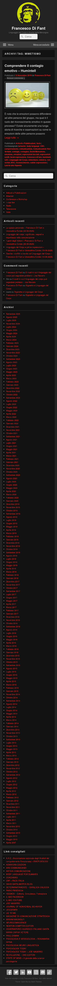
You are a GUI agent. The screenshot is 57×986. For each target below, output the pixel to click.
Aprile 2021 (11, 452)
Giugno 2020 (11, 484)
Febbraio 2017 (12, 610)
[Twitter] (16, 972)
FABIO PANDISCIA (14, 890)
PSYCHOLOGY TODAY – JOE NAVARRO (24, 951)
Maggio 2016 (11, 639)
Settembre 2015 (13, 665)
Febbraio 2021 (12, 458)
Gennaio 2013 (12, 761)
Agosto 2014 (11, 703)
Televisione (11, 208)
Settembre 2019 (13, 513)
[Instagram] (36, 972)
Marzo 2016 (11, 645)
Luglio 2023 (11, 365)
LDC (6, 159)
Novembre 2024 (13, 323)
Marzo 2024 (11, 339)
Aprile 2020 (11, 491)
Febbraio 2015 (12, 687)
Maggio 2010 (11, 839)
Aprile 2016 (11, 642)
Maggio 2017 (11, 600)
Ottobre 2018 (11, 549)
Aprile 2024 (11, 336)
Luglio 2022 (11, 404)
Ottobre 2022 (11, 394)
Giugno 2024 (11, 330)
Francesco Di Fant (28, 28)
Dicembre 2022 (12, 388)
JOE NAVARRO (13, 903)
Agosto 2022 (11, 400)
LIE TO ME (11, 912)
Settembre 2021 (13, 436)
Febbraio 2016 (12, 649)
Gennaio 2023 (12, 384)
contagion (24, 151)
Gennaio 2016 (12, 652)
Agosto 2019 (11, 516)
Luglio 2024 (11, 326)
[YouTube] (29, 972)
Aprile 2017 (11, 603)
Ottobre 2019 (11, 510)
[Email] (42, 972)
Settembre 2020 (13, 474)
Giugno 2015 (11, 674)
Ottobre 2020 (11, 471)
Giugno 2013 (11, 745)
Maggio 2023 (11, 371)
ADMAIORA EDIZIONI (16, 864)
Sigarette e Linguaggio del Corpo (28, 291)
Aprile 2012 (11, 791)
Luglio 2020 (11, 481)
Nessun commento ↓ (16, 78)
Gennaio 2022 (12, 423)
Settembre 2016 (13, 626)
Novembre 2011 (13, 807)
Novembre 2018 (13, 545)
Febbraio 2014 (12, 723)
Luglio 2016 (11, 633)
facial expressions (18, 157)
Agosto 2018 (11, 555)
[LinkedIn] (22, 972)
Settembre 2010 (13, 832)
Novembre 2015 (13, 658)
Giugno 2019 (11, 523)
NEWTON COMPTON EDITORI (20, 925)
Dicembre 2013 (12, 729)
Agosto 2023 (11, 362)
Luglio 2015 (11, 671)
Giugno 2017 (11, 597)
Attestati (10, 196)
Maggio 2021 (11, 449)
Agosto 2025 (11, 317)
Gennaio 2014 (12, 726)
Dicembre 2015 (12, 655)
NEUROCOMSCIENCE (16, 922)
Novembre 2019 (13, 507)
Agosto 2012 (11, 777)
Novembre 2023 (13, 352)
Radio (8, 205)
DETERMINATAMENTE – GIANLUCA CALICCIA (27, 887)
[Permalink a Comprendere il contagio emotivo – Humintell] (27, 110)
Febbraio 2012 (12, 797)
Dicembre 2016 (12, 616)
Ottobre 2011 (11, 810)
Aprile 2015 (11, 681)
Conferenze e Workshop (16, 199)
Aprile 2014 (11, 716)
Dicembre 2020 (12, 465)
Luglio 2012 (11, 781)
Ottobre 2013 (11, 736)
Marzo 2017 (11, 607)
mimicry (42, 159)
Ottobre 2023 (11, 355)
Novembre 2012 (13, 768)
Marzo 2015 (11, 684)
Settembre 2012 (13, 774)
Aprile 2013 (11, 752)
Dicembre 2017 (12, 581)
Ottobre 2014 (11, 697)
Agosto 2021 (11, 439)
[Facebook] (9, 972)
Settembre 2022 (13, 397)
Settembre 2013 (13, 739)
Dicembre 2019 (12, 504)
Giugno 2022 (11, 407)
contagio (15, 151)
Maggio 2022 (11, 410)
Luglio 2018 (11, 558)
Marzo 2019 (11, 533)
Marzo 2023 (11, 378)
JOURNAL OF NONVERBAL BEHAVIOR (24, 906)
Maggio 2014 (11, 713)
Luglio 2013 (11, 742)
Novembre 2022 (13, 391)
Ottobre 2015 (11, 661)
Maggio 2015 (11, 678)
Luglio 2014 (11, 707)
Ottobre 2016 (11, 623)
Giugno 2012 (11, 784)
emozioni (17, 154)
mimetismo (33, 159)
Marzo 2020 (11, 494)
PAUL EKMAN (12, 935)
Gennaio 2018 (12, 578)
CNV (42, 146)
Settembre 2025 (13, 313)
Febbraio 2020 (12, 497)
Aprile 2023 (11, 375)
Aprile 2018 (11, 568)
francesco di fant (34, 157)
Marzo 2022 (11, 416)
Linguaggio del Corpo (18, 159)
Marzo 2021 (11, 455)
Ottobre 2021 (11, 433)
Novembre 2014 (13, 694)
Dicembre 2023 (12, 349)
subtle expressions (38, 162)
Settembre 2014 (13, 700)
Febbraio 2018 (12, 574)
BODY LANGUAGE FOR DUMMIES (22, 874)
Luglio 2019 (11, 520)
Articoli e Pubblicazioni (25, 143)
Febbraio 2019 (12, 536)
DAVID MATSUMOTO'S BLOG (19, 884)
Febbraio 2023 (12, 381)
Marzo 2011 (11, 823)
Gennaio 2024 (12, 346)
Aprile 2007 (11, 842)
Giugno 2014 (11, 710)
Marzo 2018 (11, 571)
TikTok (49, 972)
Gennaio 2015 (12, 691)
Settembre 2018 (13, 552)
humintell (46, 157)
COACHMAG (12, 877)
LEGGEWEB (11, 909)
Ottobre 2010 (11, 829)
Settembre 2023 (13, 358)
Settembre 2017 (13, 591)
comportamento (11, 148)
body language (33, 146)
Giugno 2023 (11, 368)
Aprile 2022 (11, 413)
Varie (38, 143)
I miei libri (10, 202)
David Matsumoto (37, 151)
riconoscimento (22, 162)
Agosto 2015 (11, 668)
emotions (9, 154)
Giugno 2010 (11, 835)
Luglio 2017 (11, 594)
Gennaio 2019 (12, 539)
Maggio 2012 (11, 787)
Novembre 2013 (13, 732)
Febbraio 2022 (12, 420)
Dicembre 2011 (12, 803)
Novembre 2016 (13, 620)
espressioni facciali (30, 154)
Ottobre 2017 (11, 587)
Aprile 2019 (11, 529)
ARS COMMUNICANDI (16, 867)
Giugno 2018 (11, 562)
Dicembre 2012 (12, 765)
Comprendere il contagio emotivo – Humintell (24, 68)
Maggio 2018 (11, 565)
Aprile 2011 (11, 819)
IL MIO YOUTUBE (14, 900)
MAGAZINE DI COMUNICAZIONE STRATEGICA (28, 916)
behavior (22, 146)
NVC (13, 162)
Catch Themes (36, 982)
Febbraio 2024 (12, 342)
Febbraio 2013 (12, 758)
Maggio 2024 (11, 333)
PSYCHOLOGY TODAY (16, 948)
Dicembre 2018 (12, 542)
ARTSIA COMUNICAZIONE (18, 871)
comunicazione (25, 148)
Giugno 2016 (11, 636)
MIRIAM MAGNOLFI (15, 919)
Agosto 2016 (11, 629)
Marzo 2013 (11, 755)
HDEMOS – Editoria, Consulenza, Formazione (26, 893)
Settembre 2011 (13, 813)
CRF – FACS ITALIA (15, 880)
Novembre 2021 (13, 429)
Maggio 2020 (11, 487)
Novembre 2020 (13, 468)
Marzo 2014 (11, 719)
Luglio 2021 (11, 442)
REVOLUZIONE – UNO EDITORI (20, 954)
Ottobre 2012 (11, 771)
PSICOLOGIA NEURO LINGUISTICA (22, 945)
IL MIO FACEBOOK (15, 896)
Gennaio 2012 (12, 800)
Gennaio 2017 (12, 613)
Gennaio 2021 (12, 462)
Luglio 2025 (11, 320)
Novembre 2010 (13, 826)
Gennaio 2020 (12, 500)
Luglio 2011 (11, 816)
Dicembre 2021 (12, 426)
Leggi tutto (12, 137)
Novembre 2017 (13, 584)
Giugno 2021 (11, 446)
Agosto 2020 (11, 478)
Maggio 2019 (11, 526)
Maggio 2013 (11, 749)
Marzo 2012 (11, 794)
